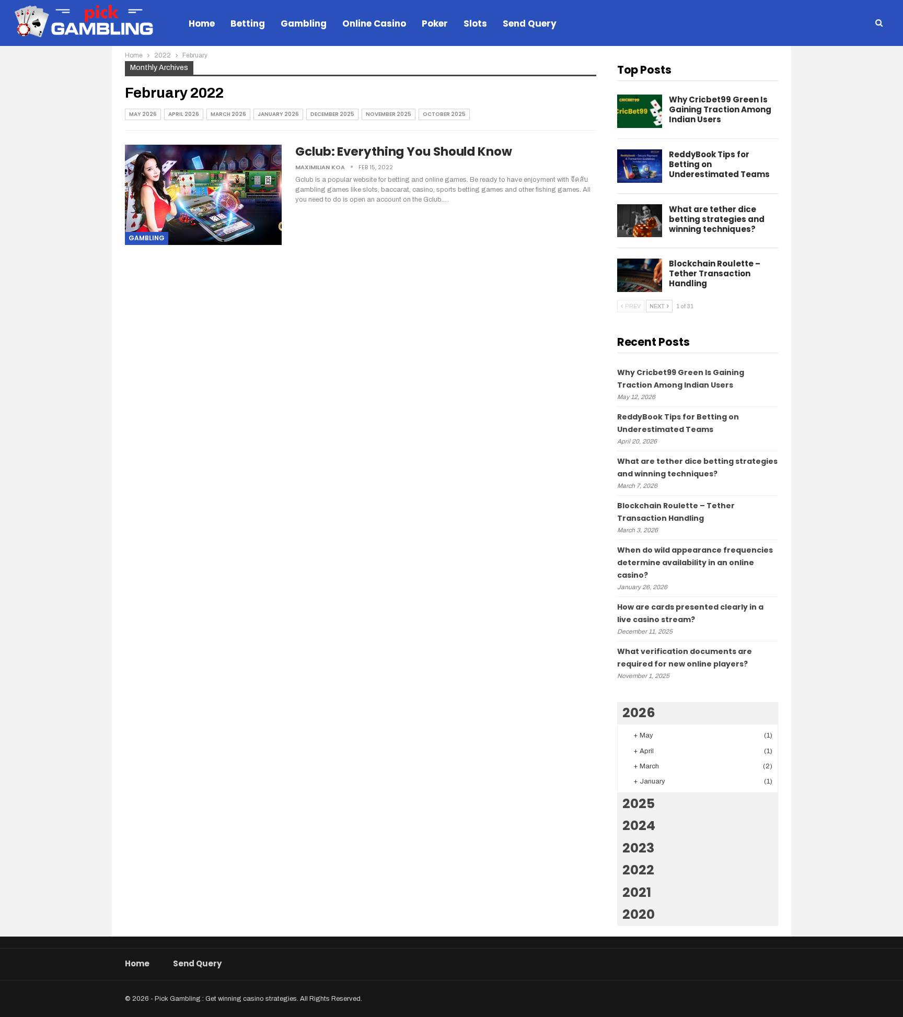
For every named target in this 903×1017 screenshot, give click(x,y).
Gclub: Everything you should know (403, 151)
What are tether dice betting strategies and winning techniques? (717, 219)
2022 (638, 870)
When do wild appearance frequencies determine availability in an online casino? (695, 562)
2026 (638, 713)
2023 (638, 848)
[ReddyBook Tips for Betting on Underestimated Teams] (639, 166)
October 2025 (444, 114)
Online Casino (374, 23)
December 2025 (332, 114)
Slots (475, 23)
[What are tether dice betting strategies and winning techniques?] (639, 221)
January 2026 (278, 114)
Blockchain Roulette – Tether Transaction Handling (714, 273)
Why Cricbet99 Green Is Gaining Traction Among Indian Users (720, 109)
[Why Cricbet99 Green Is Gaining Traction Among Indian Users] (639, 111)
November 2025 (388, 114)
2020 (638, 914)
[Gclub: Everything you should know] (203, 195)
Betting (247, 23)
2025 (638, 803)
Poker (435, 23)
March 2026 (228, 114)
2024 (638, 825)
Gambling (304, 23)
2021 (636, 892)
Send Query (530, 23)
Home (202, 23)
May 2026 (143, 114)
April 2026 (183, 114)
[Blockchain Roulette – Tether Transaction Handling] (639, 275)
